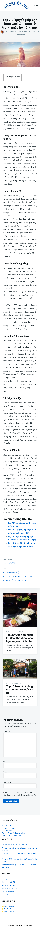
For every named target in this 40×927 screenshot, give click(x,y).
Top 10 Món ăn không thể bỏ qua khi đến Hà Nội (19, 689)
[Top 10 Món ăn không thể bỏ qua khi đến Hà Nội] (20, 669)
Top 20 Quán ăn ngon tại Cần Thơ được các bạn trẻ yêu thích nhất (19, 638)
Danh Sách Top (7, 826)
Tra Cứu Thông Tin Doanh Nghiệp (13, 833)
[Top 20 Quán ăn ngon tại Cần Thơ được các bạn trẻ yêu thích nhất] (20, 610)
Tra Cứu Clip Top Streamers (11, 835)
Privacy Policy (28, 925)
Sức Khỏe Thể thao (8, 885)
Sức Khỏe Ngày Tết (8, 882)
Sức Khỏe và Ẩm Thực (14, 632)
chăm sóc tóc (28, 576)
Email (6, 772)
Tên (5, 762)
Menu (37, 5)
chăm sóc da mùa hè (12, 576)
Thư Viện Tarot (7, 831)
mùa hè (7, 580)
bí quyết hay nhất (11, 572)
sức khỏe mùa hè (20, 580)
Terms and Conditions (14, 925)
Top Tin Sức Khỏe (9, 563)
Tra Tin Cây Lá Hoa (8, 828)
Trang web (7, 782)
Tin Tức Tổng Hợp (8, 891)
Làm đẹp (5, 879)
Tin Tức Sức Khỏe (12, 31)
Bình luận (7, 731)
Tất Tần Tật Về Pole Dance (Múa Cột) (14, 845)
